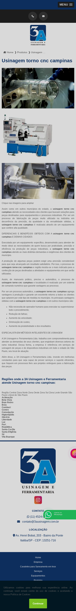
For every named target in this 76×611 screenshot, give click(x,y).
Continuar (38, 603)
